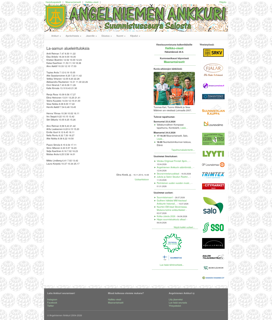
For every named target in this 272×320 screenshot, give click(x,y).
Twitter (50, 305)
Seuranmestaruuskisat (168, 173)
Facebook (52, 302)
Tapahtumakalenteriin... (183, 149)
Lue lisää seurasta (178, 302)
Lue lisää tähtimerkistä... (172, 264)
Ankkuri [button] (55, 35)
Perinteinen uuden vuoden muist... (174, 183)
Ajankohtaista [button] (73, 35)
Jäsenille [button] (90, 35)
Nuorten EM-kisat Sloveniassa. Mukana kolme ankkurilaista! (172, 208)
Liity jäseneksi (176, 299)
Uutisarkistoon (142, 179)
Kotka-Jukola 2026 (166, 216)
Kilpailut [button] (134, 35)
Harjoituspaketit (53, 2)
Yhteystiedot (175, 305)
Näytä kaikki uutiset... (184, 227)
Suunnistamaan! (165, 197)
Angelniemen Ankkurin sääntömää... (175, 167)
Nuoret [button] (120, 35)
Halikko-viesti (91, 2)
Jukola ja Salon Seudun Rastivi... (173, 176)
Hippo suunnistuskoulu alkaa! (171, 219)
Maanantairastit (73, 2)
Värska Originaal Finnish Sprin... (173, 161)
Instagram (52, 299)
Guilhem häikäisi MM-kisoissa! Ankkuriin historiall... (172, 202)
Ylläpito (222, 2)
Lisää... (184, 127)
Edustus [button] (106, 35)
